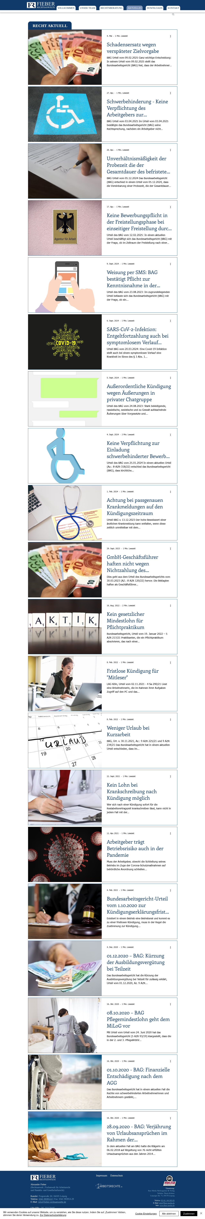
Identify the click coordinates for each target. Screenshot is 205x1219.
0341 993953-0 (46, 1199)
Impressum (101, 1175)
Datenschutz (116, 1175)
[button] (173, 14)
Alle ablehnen (169, 1213)
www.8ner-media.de (167, 1205)
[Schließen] (201, 1213)
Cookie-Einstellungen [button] (146, 1213)
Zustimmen (189, 1213)
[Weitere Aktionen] (171, 36)
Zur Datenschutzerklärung (53, 1215)
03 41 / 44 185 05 (168, 1200)
